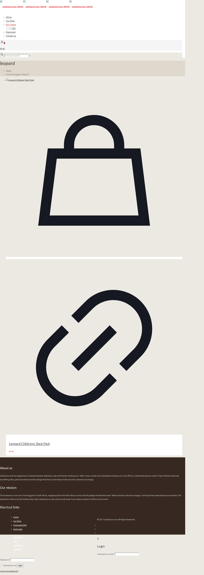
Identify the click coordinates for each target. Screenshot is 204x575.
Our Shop (17, 521)
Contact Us (18, 545)
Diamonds (17, 529)
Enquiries (17, 549)
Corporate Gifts (20, 525)
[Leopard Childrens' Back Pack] (94, 80)
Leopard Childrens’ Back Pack (29, 443)
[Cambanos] (46, 6)
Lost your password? (9, 571)
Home (8, 71)
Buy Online (17, 537)
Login (20, 565)
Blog (15, 541)
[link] (29, 56)
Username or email (106, 554)
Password (5, 560)
